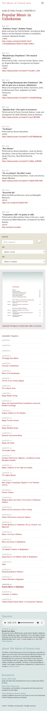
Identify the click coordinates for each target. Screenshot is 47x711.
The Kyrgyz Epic (10, 358)
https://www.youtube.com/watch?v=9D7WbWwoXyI (22, 136)
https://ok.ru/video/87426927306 (15, 202)
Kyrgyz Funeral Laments (10, 420)
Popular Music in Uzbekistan (13, 587)
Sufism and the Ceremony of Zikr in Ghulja (17, 509)
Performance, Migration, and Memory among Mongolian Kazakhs (21, 459)
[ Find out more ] (13, 666)
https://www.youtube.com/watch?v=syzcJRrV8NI (21, 117)
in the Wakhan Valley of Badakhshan (19, 557)
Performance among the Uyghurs (16, 517)
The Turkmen (9, 388)
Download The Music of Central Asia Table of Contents (21, 326)
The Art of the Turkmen (13, 381)
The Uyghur (9, 475)
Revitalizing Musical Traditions (12, 572)
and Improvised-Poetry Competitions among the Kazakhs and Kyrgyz (21, 404)
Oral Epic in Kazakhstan (10, 366)
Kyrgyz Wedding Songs (10, 428)
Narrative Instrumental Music (12, 435)
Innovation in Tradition (10, 594)
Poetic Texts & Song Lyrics (10, 686)
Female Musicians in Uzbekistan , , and (21, 525)
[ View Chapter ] (7, 641)
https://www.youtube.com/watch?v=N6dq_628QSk (21, 161)
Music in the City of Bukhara (12, 534)
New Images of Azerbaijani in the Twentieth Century (20, 483)
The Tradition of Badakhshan (15, 549)
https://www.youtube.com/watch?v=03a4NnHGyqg (22, 97)
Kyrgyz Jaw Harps (8, 443)
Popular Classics (8, 492)
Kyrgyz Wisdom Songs (9, 395)
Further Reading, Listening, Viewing (14, 693)
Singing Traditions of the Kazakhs (14, 413)
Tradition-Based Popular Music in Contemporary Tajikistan (22, 602)
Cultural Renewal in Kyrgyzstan (13, 579)
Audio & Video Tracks (9, 679)
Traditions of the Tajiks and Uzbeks (17, 467)
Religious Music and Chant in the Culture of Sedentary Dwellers (21, 501)
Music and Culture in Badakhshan (14, 542)
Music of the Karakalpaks (11, 373)
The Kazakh (8, 450)
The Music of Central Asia (16, 3)
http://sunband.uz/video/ (11, 227)
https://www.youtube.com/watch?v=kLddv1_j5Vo (21, 70)
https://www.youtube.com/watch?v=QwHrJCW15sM (22, 180)
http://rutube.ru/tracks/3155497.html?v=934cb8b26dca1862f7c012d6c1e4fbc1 (18, 42)
